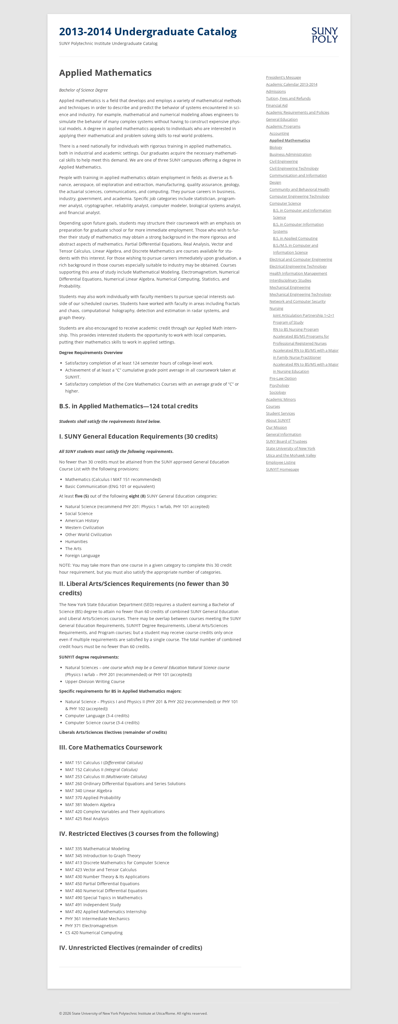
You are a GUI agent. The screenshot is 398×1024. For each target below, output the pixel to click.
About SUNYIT (278, 420)
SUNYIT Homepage (282, 469)
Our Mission (276, 427)
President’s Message (283, 77)
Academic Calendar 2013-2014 (291, 84)
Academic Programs (283, 126)
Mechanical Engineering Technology (300, 294)
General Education (282, 119)
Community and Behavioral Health (300, 189)
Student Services (280, 413)
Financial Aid (277, 105)
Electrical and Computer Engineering (301, 259)
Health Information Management (298, 273)
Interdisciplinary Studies (290, 280)
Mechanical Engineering (290, 287)
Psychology (279, 385)
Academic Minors (281, 399)
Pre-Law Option (283, 378)
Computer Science (285, 203)
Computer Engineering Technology (300, 196)
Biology (276, 147)
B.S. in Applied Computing (295, 238)
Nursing (276, 308)
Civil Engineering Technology (294, 168)
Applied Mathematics (290, 140)
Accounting (279, 133)
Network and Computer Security (298, 301)
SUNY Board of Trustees (286, 441)
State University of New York (290, 448)
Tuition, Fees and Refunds (288, 98)
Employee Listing (280, 462)
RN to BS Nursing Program (296, 329)
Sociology (278, 392)
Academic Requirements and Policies (297, 112)
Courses (273, 406)
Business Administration (290, 154)
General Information (283, 434)
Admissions (276, 91)
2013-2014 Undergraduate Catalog (148, 31)
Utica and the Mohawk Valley (291, 455)
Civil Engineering (284, 161)
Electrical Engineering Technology (298, 266)
